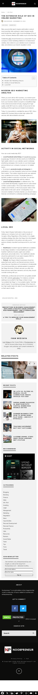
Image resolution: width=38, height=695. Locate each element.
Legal (5, 508)
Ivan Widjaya (8, 21)
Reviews (5, 536)
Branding (6, 495)
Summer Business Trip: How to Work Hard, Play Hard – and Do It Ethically (23, 416)
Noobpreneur (29, 342)
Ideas (4, 500)
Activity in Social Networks (12, 83)
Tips (4, 544)
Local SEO (8, 85)
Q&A (4, 531)
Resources (6, 534)
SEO (10, 38)
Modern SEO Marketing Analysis (14, 80)
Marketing (13, 25)
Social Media (7, 539)
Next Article (19, 315)
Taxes (5, 541)
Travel (5, 549)
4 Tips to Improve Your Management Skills (19, 318)
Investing (5, 505)
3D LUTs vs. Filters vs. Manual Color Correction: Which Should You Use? (23, 394)
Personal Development (10, 523)
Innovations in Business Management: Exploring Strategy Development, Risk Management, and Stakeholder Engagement (19, 309)
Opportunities (7, 521)
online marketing (8, 298)
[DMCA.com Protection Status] (13, 619)
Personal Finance (8, 526)
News (5, 518)
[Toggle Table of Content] (33, 78)
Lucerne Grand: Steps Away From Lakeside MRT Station (23, 438)
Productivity (6, 528)
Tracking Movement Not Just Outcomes (22, 427)
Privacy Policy (16, 658)
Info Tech (5, 25)
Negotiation (6, 515)
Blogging (6, 492)
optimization (16, 278)
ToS (27, 658)
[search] (33, 633)
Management (7, 510)
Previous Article (19, 305)
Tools (5, 547)
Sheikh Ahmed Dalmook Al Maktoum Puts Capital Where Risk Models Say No (23, 405)
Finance (5, 497)
